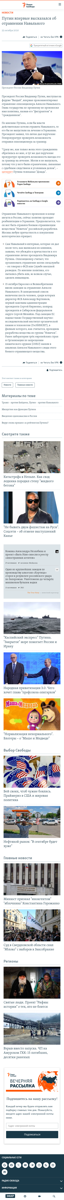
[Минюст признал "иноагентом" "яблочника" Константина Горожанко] (32, 879)
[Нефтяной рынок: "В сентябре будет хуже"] (32, 822)
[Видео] (39, 1196)
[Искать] (54, 1196)
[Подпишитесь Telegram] (32, 1165)
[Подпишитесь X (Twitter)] (18, 1165)
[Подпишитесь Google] (4, 1165)
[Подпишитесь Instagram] (39, 1165)
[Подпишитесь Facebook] (11, 1165)
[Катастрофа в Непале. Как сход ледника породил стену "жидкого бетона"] (32, 457)
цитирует (7, 172)
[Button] (30, 37)
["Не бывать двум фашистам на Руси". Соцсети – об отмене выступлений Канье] (32, 507)
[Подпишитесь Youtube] (25, 1165)
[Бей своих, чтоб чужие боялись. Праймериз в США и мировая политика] (32, 772)
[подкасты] (25, 1196)
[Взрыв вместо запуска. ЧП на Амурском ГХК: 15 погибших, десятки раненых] (32, 1029)
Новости (7, 13)
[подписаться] (4, 1172)
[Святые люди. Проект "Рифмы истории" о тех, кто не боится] (32, 983)
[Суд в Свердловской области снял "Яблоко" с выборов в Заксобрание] (32, 925)
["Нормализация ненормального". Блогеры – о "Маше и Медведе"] (32, 714)
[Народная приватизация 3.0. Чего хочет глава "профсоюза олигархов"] (32, 668)
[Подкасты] (53, 1165)
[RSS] (46, 1165)
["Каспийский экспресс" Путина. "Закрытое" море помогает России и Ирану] (32, 618)
